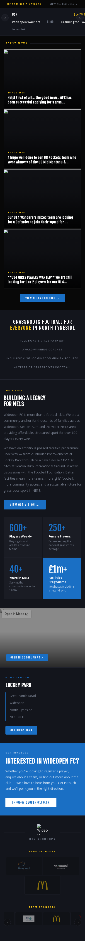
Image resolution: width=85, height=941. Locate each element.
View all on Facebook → (42, 298)
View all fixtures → (64, 3)
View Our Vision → (24, 504)
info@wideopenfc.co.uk (31, 802)
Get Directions (21, 730)
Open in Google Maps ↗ (27, 657)
